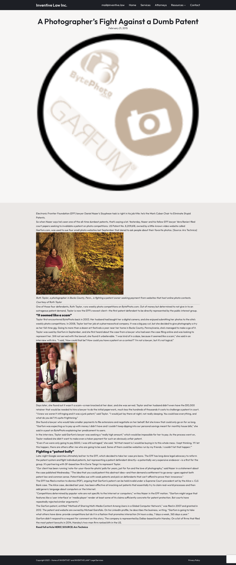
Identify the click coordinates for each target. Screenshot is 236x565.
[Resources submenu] (185, 5)
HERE (58, 527)
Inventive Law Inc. (51, 5)
